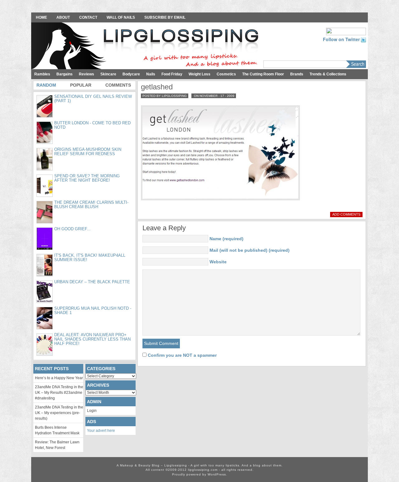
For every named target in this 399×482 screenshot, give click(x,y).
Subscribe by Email (164, 17)
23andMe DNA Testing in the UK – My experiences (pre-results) (59, 413)
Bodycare (131, 74)
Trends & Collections (328, 74)
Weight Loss (199, 74)
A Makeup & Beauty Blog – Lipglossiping (146, 46)
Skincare (108, 74)
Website (218, 261)
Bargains (64, 74)
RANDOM (46, 85)
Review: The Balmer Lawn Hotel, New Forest (57, 445)
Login (92, 410)
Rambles (42, 74)
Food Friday (171, 74)
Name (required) (226, 238)
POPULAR (80, 85)
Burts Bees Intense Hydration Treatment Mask (57, 430)
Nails (150, 74)
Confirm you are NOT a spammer (182, 355)
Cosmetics (226, 74)
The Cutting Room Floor (263, 74)
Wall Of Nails (121, 17)
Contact (88, 17)
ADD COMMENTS (346, 214)
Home (41, 17)
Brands (296, 74)
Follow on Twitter (342, 39)
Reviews (86, 74)
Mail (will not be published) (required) (249, 250)
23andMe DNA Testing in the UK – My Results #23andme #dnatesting (59, 392)
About (63, 17)
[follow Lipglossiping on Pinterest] (346, 31)
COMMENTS (118, 85)
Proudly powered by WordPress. (199, 474)
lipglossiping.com (203, 469)
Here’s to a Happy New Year (59, 378)
